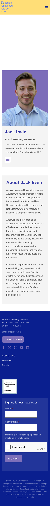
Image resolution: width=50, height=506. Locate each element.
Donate (5, 365)
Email (9, 408)
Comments (12, 422)
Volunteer (7, 360)
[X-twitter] (9, 347)
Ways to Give (8, 355)
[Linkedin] (27, 347)
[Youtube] (21, 347)
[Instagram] (15, 347)
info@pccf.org (14, 332)
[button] (46, 7)
